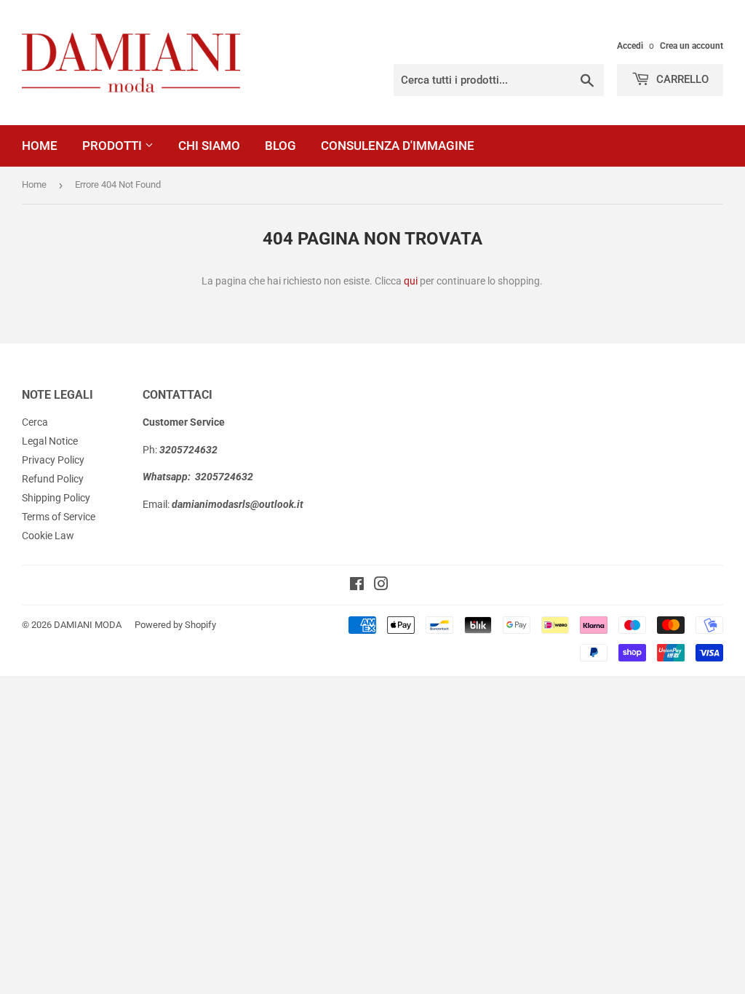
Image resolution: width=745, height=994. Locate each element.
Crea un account (691, 46)
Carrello (681, 79)
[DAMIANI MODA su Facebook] (356, 586)
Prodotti (113, 145)
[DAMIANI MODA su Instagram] (381, 586)
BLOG (280, 145)
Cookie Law (48, 535)
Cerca (35, 422)
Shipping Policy (56, 498)
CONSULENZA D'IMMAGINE (397, 145)
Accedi (630, 46)
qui (411, 281)
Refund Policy (53, 479)
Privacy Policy (53, 460)
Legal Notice (50, 441)
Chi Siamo (209, 145)
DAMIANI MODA (87, 624)
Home (39, 145)
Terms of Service (58, 516)
